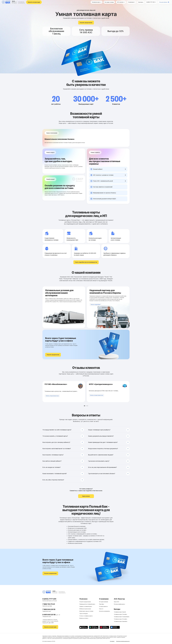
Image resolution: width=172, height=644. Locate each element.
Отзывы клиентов (103, 606)
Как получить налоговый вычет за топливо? (56, 448)
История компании (103, 601)
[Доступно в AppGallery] (104, 627)
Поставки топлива (109, 2)
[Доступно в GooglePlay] (93, 627)
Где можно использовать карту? (98, 461)
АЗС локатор (120, 2)
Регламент (112, 641)
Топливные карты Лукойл (120, 612)
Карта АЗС (116, 601)
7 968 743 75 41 (48, 604)
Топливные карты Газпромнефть (121, 616)
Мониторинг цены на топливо (86, 611)
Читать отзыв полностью (52, 395)
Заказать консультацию (34, 2)
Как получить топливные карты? (52, 455)
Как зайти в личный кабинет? (51, 461)
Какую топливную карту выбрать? (99, 430)
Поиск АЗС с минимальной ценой (103, 181)
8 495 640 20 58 (49, 615)
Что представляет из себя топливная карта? (56, 430)
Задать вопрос (86, 496)
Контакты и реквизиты (104, 611)
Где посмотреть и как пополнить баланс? (101, 473)
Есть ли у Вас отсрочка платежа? (53, 480)
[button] (84, 405)
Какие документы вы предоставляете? (101, 436)
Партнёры (101, 604)
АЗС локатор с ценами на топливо (103, 175)
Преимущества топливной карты (87, 604)
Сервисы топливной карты (85, 606)
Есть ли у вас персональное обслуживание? (102, 467)
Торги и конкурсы (83, 613)
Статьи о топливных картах (86, 616)
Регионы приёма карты (119, 604)
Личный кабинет (163, 2)
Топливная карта (96, 2)
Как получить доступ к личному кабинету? (56, 442)
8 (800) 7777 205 (150, 2)
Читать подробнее (95, 304)
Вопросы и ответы (83, 618)
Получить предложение (86, 22)
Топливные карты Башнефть (120, 621)
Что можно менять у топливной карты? (55, 436)
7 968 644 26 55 (48, 609)
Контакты (140, 2)
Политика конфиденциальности (123, 641)
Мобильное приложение (85, 608)
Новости (101, 608)
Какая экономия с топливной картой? (54, 473)
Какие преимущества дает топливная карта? (103, 442)
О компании (131, 2)
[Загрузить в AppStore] (83, 627)
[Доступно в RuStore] (115, 627)
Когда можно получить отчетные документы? (103, 448)
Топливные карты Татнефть (120, 614)
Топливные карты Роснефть (120, 619)
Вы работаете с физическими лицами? (100, 455)
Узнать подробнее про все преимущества (86, 262)
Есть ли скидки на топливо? (51, 467)
